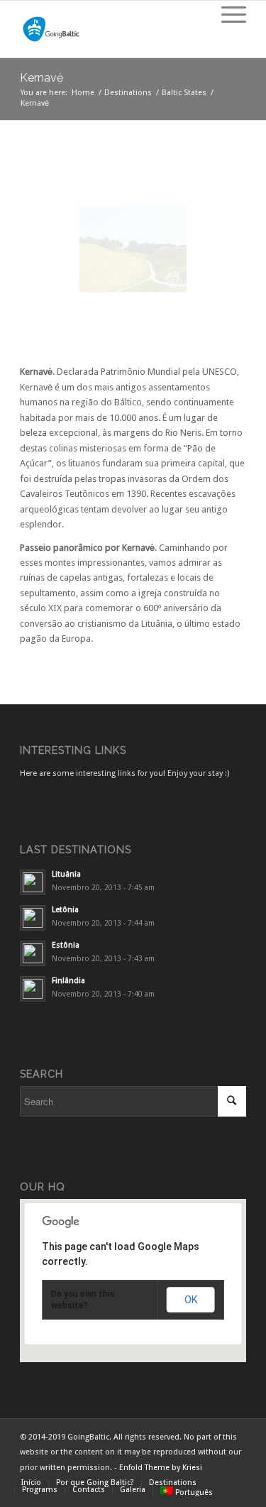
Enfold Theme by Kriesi (160, 1467)
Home (83, 92)
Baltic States (184, 92)
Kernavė (41, 77)
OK (190, 1299)
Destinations (128, 92)
